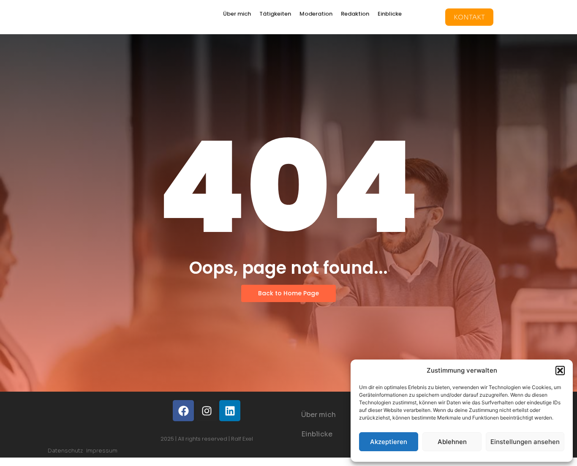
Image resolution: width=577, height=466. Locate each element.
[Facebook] (183, 410)
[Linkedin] (229, 410)
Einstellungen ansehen (525, 442)
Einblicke (390, 14)
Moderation (315, 14)
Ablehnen (452, 442)
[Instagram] (206, 410)
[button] (560, 370)
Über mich (237, 14)
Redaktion (355, 14)
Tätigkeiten (275, 14)
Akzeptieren (388, 442)
